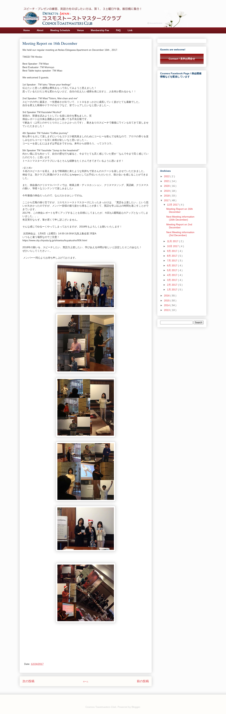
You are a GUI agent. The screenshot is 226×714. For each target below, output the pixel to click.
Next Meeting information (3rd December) (180, 234)
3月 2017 (172, 280)
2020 (167, 185)
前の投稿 (143, 681)
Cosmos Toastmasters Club (100, 707)
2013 (167, 310)
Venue (80, 30)
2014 (167, 305)
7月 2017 (172, 260)
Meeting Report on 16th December (179, 210)
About (40, 30)
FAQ (118, 30)
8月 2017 (172, 255)
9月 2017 (172, 251)
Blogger (136, 707)
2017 (167, 200)
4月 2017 (172, 275)
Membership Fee (100, 30)
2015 (167, 300)
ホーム (85, 682)
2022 (167, 176)
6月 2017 (172, 265)
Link (130, 30)
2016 (167, 295)
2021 (167, 181)
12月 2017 (173, 204)
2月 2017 (172, 284)
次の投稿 (28, 681)
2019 (167, 190)
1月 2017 (172, 289)
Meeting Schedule (60, 30)
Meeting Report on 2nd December (179, 226)
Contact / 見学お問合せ (182, 58)
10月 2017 (173, 246)
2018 (167, 195)
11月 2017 (173, 241)
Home (26, 30)
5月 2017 (172, 270)
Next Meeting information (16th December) (180, 218)
